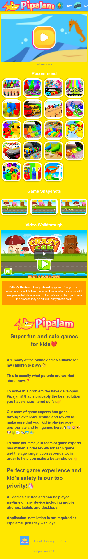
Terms (61, 541)
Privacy (49, 541)
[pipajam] (28, 5)
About (38, 541)
